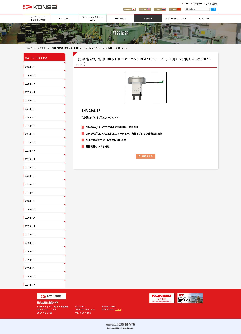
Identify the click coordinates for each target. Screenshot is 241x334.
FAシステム (64, 18)
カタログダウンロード (176, 18)
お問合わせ (197, 3)
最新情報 (41, 48)
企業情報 (148, 18)
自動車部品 (120, 18)
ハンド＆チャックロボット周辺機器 (36, 18)
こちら (118, 309)
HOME (186, 3)
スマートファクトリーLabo (92, 18)
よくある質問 (211, 3)
